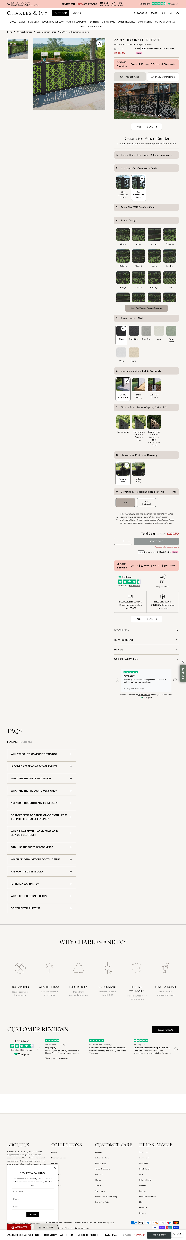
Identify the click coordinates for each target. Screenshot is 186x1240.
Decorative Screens (58, 1158)
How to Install (144, 1169)
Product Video (132, 76)
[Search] (164, 13)
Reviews (142, 1191)
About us (98, 1152)
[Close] (182, 661)
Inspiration (143, 1163)
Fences (54, 1152)
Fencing (12, 741)
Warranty (99, 1174)
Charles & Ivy (22, 1223)
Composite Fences (24, 32)
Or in (137, 48)
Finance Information (147, 1196)
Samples (183, 673)
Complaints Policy (102, 1202)
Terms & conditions (103, 1169)
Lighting (26, 741)
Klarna (98, 1180)
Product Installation (165, 76)
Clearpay (98, 1185)
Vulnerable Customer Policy (106, 1196)
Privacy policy (100, 1163)
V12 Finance (100, 1191)
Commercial (144, 1158)
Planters (54, 1163)
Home (9, 32)
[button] (30, 1225)
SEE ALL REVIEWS (165, 1030)
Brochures (143, 1207)
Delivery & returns (102, 1158)
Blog (141, 1202)
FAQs (141, 1174)
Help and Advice (145, 1180)
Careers (142, 1213)
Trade (154, 13)
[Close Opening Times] (55, 1168)
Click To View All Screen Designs (146, 308)
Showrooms (140, 13)
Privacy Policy (108, 1222)
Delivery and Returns (53, 1222)
